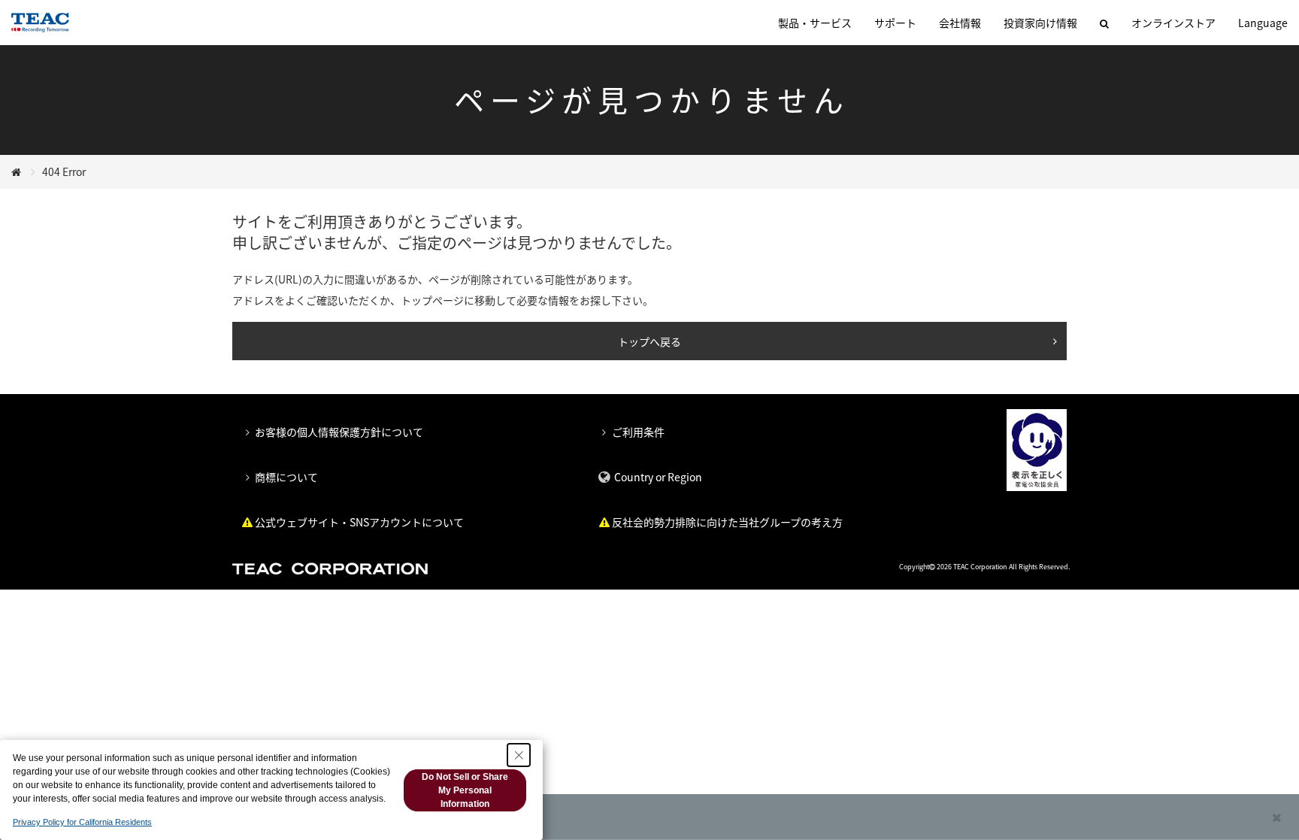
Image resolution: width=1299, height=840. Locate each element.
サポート (895, 22)
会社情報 (960, 22)
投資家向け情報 (1040, 22)
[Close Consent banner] (518, 755)
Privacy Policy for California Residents (82, 821)
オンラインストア (1173, 22)
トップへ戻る (649, 341)
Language (1263, 22)
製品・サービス (815, 22)
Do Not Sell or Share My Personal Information (465, 790)
